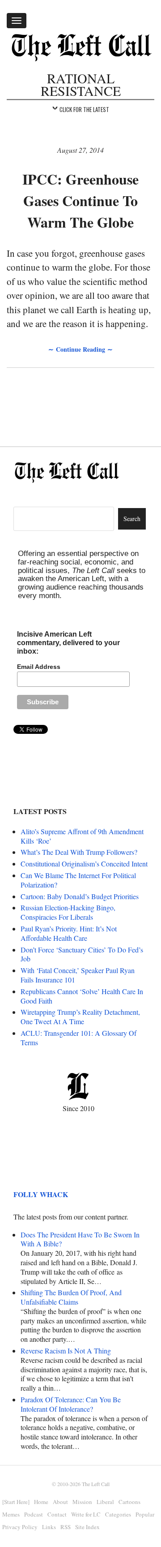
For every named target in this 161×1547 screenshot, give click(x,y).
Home (41, 1502)
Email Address (38, 666)
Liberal (105, 1502)
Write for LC (86, 1514)
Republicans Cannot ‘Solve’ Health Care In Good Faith (82, 996)
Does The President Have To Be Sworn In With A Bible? (80, 1239)
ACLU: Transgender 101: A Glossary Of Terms (78, 1037)
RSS (65, 1527)
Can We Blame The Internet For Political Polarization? (78, 879)
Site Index (87, 1527)
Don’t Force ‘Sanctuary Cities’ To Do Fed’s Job (82, 954)
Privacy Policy (20, 1527)
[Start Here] (16, 1502)
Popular (145, 1514)
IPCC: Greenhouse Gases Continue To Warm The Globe (80, 200)
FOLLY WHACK (40, 1194)
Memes (11, 1514)
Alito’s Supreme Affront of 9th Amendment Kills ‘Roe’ (82, 836)
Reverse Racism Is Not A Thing (66, 1350)
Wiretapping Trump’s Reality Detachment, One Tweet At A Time (80, 1016)
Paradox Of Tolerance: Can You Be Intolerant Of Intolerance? (71, 1404)
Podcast (33, 1514)
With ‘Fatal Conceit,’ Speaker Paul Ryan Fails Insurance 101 (78, 974)
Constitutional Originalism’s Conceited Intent (84, 863)
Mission (82, 1502)
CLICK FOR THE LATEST (84, 109)
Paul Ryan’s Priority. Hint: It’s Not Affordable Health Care (69, 933)
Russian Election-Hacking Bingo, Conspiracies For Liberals (68, 912)
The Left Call (96, 1483)
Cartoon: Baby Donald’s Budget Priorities (80, 896)
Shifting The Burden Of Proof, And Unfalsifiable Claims (71, 1297)
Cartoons (129, 1502)
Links (49, 1527)
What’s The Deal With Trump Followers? (79, 852)
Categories (118, 1514)
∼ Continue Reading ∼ (80, 349)
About (60, 1502)
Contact (57, 1514)
